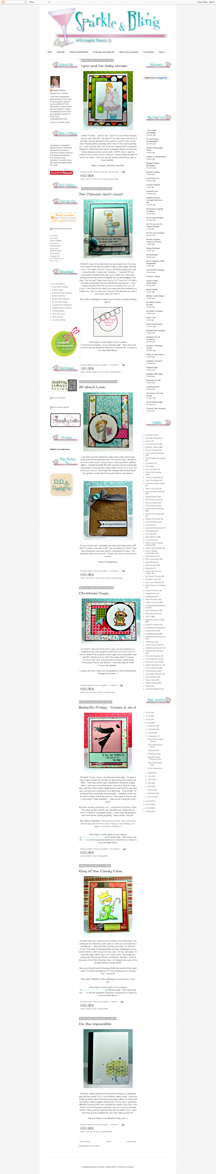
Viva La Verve (150, 680)
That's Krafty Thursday (154, 651)
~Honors (161, 52)
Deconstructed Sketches (94, 692)
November (152, 729)
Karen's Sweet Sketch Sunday (96, 179)
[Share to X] (87, 175)
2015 (148, 716)
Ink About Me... (152, 255)
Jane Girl (84, 813)
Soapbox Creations (154, 361)
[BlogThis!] (84, 175)
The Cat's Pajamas (152, 656)
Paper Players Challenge (155, 585)
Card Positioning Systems (155, 458)
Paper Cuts (151, 318)
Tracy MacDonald (56, 258)
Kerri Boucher (55, 246)
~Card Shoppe (148, 52)
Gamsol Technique (152, 519)
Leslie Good (54, 248)
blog (84, 347)
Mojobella (149, 568)
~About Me (60, 52)
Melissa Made (152, 289)
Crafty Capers (57, 290)
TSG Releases (151, 671)
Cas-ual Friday (151, 469)
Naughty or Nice (151, 579)
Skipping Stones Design (61, 308)
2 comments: (114, 1124)
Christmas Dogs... (94, 593)
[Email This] (81, 175)
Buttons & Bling (152, 172)
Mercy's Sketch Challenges (151, 552)
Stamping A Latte (153, 380)
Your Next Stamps (152, 689)
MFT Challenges (152, 559)
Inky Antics (149, 534)
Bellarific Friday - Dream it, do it (107, 707)
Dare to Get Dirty (152, 489)
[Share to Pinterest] (92, 175)
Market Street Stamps (60, 299)
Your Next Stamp (59, 320)
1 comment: (113, 685)
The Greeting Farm (152, 659)
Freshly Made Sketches (154, 509)
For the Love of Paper (155, 233)
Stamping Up (150, 642)
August (151, 773)
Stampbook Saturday (153, 628)
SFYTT (148, 617)
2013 (148, 723)
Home (49, 52)
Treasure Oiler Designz (155, 409)
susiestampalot (152, 387)
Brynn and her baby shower (103, 66)
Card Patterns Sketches (154, 453)
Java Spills (121, 1107)
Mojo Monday (150, 565)
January (151, 797)
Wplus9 (148, 686)
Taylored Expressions (154, 648)
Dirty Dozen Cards (152, 500)
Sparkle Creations (152, 625)
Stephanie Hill (55, 256)
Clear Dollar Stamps (60, 287)
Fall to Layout (102, 1096)
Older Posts (131, 1142)
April (150, 786)
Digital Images (151, 497)
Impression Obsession (154, 528)
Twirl (128, 1110)
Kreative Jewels (153, 276)
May (150, 783)
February (152, 793)
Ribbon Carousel (152, 602)
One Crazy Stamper (153, 582)
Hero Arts (149, 525)
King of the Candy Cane (100, 871)
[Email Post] (123, 172)
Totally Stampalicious (153, 665)
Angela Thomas (59, 90)
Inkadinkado (150, 531)
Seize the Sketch (112, 294)
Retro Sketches (151, 599)
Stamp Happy (152, 368)
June (150, 779)
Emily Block (54, 243)
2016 (148, 713)
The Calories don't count (101, 194)
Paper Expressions (154, 324)
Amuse (148, 441)
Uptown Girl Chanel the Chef (119, 280)
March (150, 790)
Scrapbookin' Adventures (62, 305)
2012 (148, 801)
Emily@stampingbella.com (93, 345)
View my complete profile (60, 122)
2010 (148, 808)
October (151, 733)
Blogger (131, 1167)
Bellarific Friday (103, 269)
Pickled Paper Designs (155, 331)
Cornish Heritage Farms (155, 483)
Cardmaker (149, 463)
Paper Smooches (152, 591)
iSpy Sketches (151, 537)
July (150, 776)
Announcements (152, 444)
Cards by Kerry (152, 178)
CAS (87, 578)
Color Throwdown (152, 480)
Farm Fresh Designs (154, 218)
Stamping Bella (113, 179)
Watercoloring (151, 683)
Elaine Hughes (56, 241)
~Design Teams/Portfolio (78, 52)
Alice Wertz (54, 236)
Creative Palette (153, 185)
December (152, 726)
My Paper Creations (154, 311)
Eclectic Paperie (58, 296)
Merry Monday (151, 556)
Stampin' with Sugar (154, 374)
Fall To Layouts (95, 1131)
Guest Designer (151, 522)
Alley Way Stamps (152, 438)
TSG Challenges (152, 668)
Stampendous (151, 631)
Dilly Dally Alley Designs (62, 293)
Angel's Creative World (156, 157)
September (152, 736)
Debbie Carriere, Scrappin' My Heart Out (154, 200)
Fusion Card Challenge (154, 514)
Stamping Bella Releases (155, 637)
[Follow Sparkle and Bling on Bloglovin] (156, 79)
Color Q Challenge (152, 477)
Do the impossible (95, 1024)
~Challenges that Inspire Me (103, 52)
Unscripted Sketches (153, 674)
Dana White (54, 238)
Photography (150, 597)
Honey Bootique (153, 248)
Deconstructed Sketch (124, 652)
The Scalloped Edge (154, 402)
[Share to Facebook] (89, 175)
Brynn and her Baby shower (124, 141)
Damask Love (152, 191)
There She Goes (58, 314)
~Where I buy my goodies (128, 52)
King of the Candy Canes (110, 955)
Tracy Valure (54, 260)
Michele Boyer (55, 251)
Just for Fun (150, 540)
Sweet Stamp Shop (153, 645)
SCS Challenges (152, 611)
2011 (148, 805)
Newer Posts (85, 1142)
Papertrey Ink (150, 593)
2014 (148, 719)
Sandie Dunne (55, 253)
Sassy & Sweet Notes (155, 355)
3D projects (150, 435)
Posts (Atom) (95, 1146)
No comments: (114, 172)
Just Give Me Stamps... (155, 270)
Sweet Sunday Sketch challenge (99, 155)
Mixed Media (150, 562)
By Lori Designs (58, 284)
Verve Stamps (57, 317)
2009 (148, 811)
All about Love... (93, 387)
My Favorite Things (59, 302)
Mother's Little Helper (155, 296)
